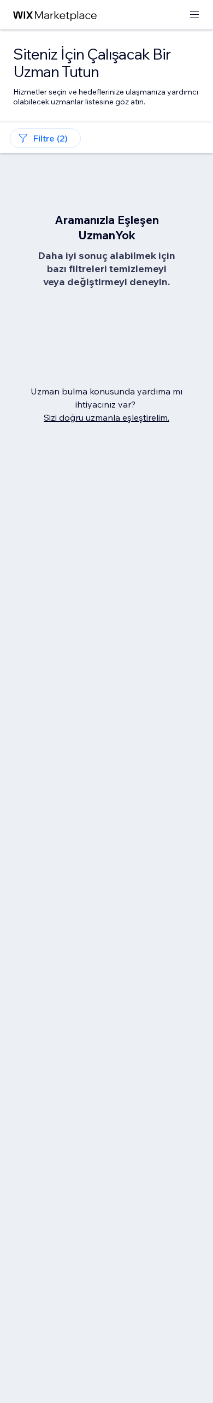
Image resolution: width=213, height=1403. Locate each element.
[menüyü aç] (194, 15)
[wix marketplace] (55, 15)
